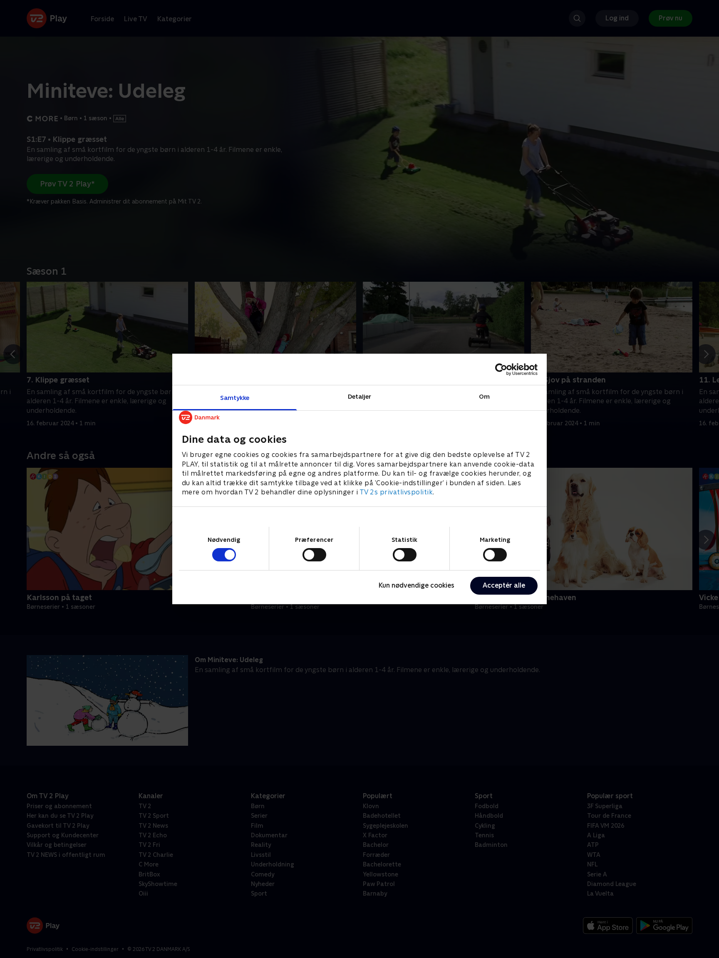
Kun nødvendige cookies (416, 585)
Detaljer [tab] (360, 396)
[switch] (314, 554)
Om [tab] (484, 396)
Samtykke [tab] (235, 397)
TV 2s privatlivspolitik (396, 492)
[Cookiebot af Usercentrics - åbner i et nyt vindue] (501, 369)
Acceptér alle (504, 585)
